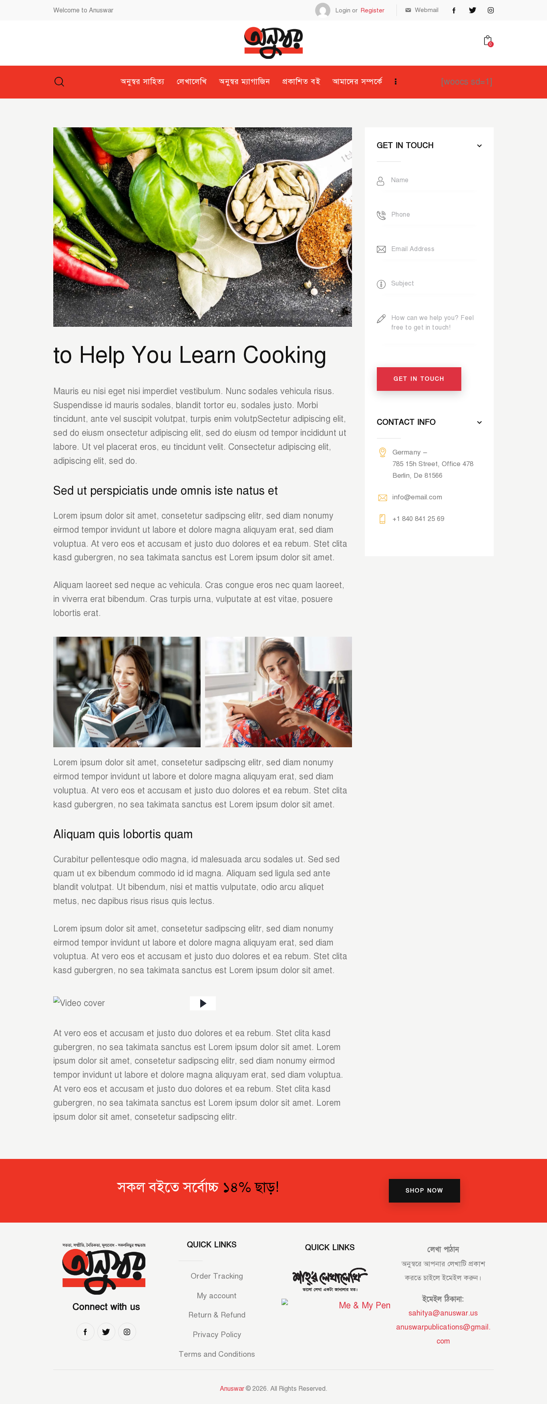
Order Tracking (217, 1276)
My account (217, 1295)
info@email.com (417, 497)
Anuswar (232, 1389)
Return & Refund (216, 1315)
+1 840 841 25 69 (418, 519)
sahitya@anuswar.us (443, 1313)
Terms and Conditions (217, 1354)
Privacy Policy (217, 1334)
